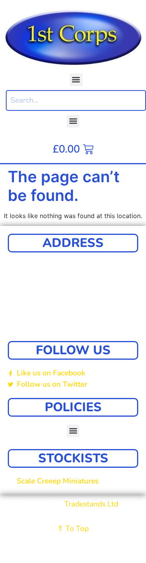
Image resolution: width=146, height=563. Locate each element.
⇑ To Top (73, 529)
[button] (76, 79)
